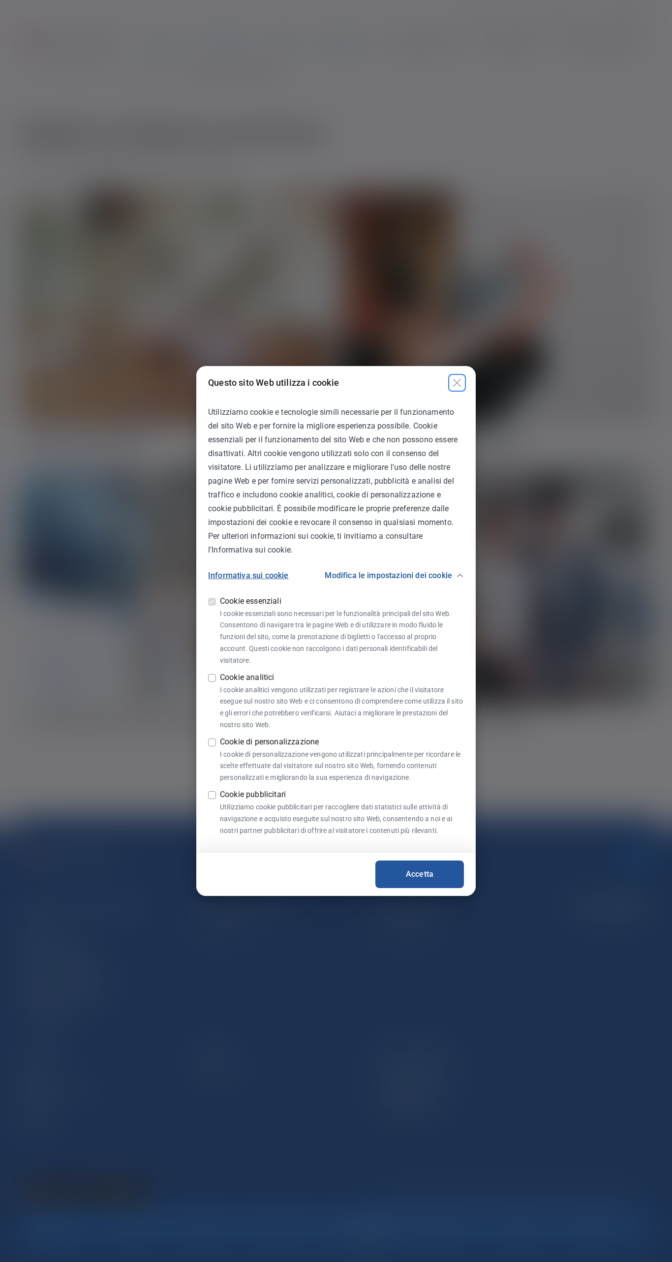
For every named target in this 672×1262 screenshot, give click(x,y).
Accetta (419, 874)
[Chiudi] (457, 383)
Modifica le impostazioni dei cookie (388, 575)
